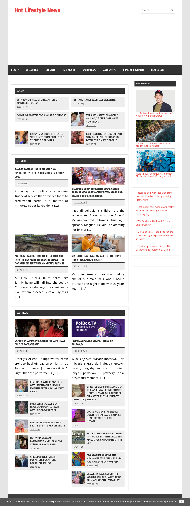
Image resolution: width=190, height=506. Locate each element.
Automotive (109, 70)
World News (89, 70)
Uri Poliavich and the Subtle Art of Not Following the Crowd (154, 114)
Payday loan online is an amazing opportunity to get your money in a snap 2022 (39, 172)
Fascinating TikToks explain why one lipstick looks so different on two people (104, 137)
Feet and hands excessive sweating (94, 100)
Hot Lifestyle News (37, 10)
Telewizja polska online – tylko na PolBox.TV (92, 342)
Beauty (15, 70)
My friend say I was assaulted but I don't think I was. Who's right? (96, 258)
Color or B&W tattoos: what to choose (41, 115)
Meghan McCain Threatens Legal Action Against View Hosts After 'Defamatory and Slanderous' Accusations (97, 192)
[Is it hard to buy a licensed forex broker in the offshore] (155, 141)
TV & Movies (69, 70)
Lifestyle (50, 70)
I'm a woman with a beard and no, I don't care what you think (102, 118)
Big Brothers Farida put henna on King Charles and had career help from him (104, 458)
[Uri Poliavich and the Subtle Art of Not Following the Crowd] (155, 111)
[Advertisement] (95, 43)
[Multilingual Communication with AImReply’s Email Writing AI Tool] (155, 171)
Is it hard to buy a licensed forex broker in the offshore (153, 144)
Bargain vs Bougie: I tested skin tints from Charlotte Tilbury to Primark (47, 137)
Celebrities (32, 70)
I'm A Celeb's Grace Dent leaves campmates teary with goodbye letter (44, 407)
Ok (181, 501)
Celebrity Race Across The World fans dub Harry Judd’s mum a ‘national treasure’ (104, 477)
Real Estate (157, 70)
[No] (186, 501)
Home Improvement (133, 70)
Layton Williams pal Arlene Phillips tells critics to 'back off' (40, 342)
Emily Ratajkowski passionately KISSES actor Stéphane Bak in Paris (46, 441)
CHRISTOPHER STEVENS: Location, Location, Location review (43, 460)
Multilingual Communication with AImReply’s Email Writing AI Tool (154, 175)
